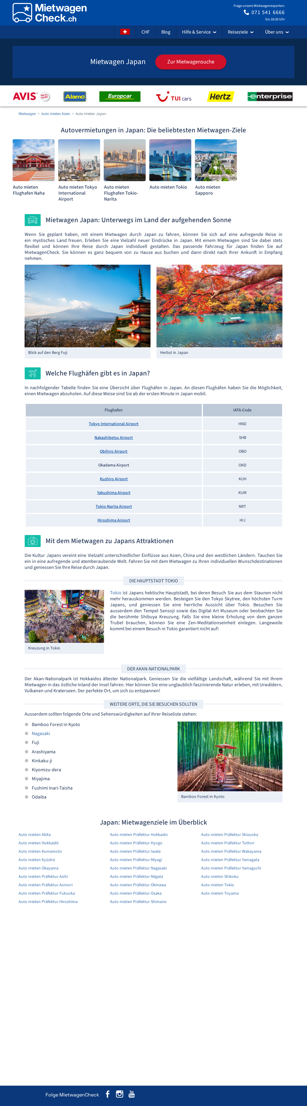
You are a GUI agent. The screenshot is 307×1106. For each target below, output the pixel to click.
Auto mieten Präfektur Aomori (46, 885)
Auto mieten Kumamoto (40, 852)
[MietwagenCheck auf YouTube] (131, 1095)
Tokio (115, 593)
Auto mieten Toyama (220, 893)
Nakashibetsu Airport (113, 438)
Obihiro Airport (113, 451)
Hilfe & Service (196, 32)
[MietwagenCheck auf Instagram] (119, 1095)
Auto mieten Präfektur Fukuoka (47, 893)
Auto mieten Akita (35, 835)
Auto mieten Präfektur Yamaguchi (231, 868)
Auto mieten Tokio (217, 885)
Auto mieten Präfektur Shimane (138, 902)
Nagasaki (41, 733)
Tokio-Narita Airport (114, 507)
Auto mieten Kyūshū (37, 860)
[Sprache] (125, 32)
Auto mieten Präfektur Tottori (227, 843)
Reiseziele (238, 32)
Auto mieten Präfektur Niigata (136, 877)
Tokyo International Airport (114, 424)
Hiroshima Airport (113, 520)
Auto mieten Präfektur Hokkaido (139, 835)
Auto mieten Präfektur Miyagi (136, 860)
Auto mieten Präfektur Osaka (136, 893)
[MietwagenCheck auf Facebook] (107, 1095)
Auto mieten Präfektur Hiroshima (48, 902)
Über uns (274, 32)
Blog (165, 32)
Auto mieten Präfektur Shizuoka (229, 835)
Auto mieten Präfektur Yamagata (230, 860)
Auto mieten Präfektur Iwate (135, 852)
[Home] (50, 12)
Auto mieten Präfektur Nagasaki (138, 868)
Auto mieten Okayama (38, 868)
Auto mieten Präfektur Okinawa (138, 885)
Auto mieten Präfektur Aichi (43, 877)
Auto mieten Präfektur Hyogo (136, 843)
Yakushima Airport (113, 493)
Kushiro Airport (114, 479)
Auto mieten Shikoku (220, 877)
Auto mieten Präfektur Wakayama (231, 852)
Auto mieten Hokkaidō (39, 843)
